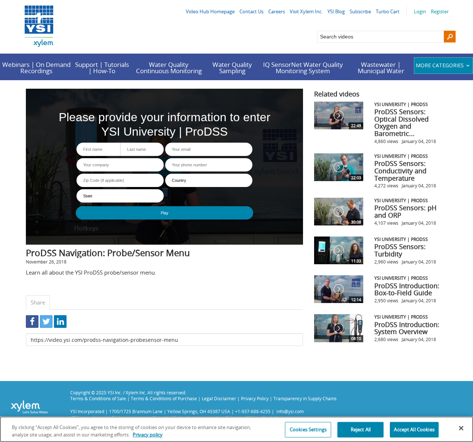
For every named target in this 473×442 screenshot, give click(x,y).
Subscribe (360, 11)
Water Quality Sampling (232, 67)
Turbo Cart (387, 11)
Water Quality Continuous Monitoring (169, 67)
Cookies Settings (308, 429)
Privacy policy (148, 434)
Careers (276, 11)
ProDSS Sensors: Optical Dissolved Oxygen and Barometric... (401, 122)
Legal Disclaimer (219, 398)
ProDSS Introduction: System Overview (406, 328)
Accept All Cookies (414, 429)
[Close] (461, 428)
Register (440, 11)
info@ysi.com (290, 411)
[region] (236, 429)
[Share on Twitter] (46, 321)
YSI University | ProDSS (401, 104)
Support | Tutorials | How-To (102, 67)
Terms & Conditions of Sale (98, 398)
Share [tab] (38, 302)
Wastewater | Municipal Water (381, 67)
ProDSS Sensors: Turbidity (400, 250)
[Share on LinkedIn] (60, 321)
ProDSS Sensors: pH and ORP (405, 211)
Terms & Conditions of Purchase (164, 398)
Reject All (361, 429)
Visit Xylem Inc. (306, 11)
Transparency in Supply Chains (305, 398)
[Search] (450, 36)
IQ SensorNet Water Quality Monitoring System (303, 67)
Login (420, 11)
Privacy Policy (255, 398)
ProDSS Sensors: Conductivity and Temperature (400, 171)
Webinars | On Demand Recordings (36, 67)
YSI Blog (336, 11)
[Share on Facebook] (32, 321)
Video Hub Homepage (210, 11)
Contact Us (251, 11)
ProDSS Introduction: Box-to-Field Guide (406, 289)
